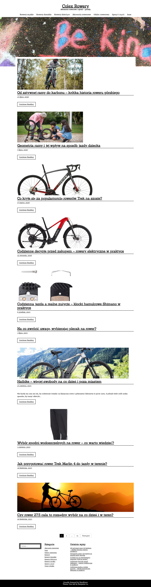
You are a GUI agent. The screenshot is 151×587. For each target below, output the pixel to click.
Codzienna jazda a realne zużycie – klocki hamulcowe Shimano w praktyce (68, 306)
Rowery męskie (27, 14)
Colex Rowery (75, 6)
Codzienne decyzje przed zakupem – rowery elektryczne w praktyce (70, 251)
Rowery (47, 555)
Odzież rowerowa (101, 14)
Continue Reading (27, 105)
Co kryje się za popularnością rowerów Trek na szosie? (59, 198)
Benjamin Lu (83, 584)
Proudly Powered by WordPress (75, 582)
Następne (86, 536)
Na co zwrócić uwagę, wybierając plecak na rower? (56, 328)
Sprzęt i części (118, 14)
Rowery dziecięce (62, 14)
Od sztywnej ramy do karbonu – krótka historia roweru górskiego (68, 92)
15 (77, 536)
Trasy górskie (49, 566)
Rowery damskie (43, 14)
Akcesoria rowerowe (82, 14)
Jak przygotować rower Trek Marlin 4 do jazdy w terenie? (62, 464)
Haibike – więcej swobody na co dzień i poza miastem (59, 381)
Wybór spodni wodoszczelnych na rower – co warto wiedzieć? (65, 443)
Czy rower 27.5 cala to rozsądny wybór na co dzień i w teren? (65, 515)
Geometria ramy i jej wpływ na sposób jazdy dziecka (58, 145)
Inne (129, 14)
